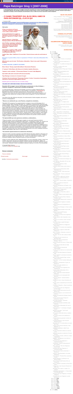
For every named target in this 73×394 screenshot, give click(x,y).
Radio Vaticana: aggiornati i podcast (61, 176)
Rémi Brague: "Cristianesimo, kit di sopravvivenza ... (61, 74)
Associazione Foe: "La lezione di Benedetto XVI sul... (60, 100)
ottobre (55, 56)
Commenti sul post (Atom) (12, 159)
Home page (24, 156)
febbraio (55, 387)
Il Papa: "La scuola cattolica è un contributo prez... (60, 265)
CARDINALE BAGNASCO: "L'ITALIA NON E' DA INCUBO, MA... (62, 371)
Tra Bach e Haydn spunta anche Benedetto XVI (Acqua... (60, 92)
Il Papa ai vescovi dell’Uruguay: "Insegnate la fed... (60, 212)
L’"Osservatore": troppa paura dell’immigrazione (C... (59, 190)
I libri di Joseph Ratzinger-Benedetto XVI (63, 35)
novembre (55, 54)
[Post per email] (19, 146)
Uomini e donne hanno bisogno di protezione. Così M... (60, 298)
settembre (55, 57)
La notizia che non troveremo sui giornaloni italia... (60, 238)
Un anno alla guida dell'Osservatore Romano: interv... (61, 144)
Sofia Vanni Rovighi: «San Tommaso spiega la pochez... (61, 126)
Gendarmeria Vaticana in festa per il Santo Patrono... (61, 141)
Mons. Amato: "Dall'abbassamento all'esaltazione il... (60, 124)
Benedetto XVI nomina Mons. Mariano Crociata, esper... (61, 197)
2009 (53, 51)
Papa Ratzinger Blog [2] (66, 28)
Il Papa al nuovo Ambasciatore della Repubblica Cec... (61, 169)
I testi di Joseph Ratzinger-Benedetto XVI (62, 29)
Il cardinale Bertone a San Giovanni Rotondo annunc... (61, 321)
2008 (53, 53)
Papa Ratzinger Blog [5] (66, 24)
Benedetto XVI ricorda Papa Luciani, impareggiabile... (61, 146)
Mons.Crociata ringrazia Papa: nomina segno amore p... (61, 258)
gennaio (55, 388)
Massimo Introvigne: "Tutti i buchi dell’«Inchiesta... (60, 311)
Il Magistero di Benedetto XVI (65, 21)
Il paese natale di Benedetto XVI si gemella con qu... (60, 270)
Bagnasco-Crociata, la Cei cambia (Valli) (62, 187)
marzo (54, 385)
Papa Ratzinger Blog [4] (66, 25)
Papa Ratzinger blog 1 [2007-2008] (25, 6)
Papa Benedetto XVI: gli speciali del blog (63, 30)
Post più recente (4, 156)
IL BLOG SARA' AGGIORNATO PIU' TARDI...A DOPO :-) (61, 72)
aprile (54, 384)
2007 (53, 389)
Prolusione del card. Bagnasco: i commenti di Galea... (60, 341)
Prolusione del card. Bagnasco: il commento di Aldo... (60, 349)
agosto (55, 378)
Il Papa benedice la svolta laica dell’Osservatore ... (60, 121)
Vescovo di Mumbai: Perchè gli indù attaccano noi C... (61, 107)
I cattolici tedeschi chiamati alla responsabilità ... (60, 248)
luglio (54, 380)
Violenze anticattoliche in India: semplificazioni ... (60, 164)
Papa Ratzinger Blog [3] (66, 26)
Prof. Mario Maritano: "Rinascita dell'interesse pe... (60, 301)
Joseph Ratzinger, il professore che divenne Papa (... (61, 359)
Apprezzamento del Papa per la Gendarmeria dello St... (60, 87)
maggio (55, 382)
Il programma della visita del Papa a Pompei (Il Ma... (61, 154)
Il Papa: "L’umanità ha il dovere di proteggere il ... (60, 183)
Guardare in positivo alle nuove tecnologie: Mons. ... (60, 67)
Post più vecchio (45, 156)
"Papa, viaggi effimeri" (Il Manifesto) (61, 111)
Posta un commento (6, 154)
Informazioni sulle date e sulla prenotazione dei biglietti (65, 45)
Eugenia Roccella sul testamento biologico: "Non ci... (60, 240)
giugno (55, 381)
